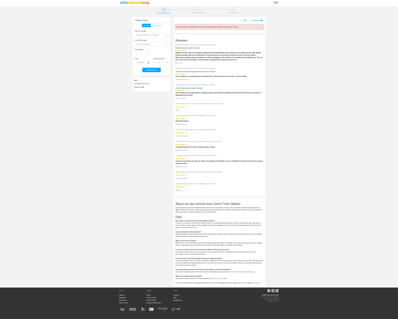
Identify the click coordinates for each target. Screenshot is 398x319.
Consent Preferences (153, 303)
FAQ (174, 297)
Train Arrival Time (159, 58)
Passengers (139, 49)
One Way (146, 25)
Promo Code (123, 303)
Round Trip (156, 25)
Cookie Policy (151, 300)
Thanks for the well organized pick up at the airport (195, 71)
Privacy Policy (151, 297)
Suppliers (122, 297)
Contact (176, 295)
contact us (257, 283)
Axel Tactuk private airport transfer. (189, 88)
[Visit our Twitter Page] (273, 291)
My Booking (177, 300)
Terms (148, 295)
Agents (121, 295)
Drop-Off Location (141, 40)
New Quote (151, 70)
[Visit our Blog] (277, 291)
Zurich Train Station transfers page (242, 272)
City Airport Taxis (273, 295)
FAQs (245, 283)
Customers (123, 300)
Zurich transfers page (219, 278)
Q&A (245, 20)
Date (136, 58)
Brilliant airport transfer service (187, 48)
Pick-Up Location (140, 31)
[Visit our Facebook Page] (269, 291)
